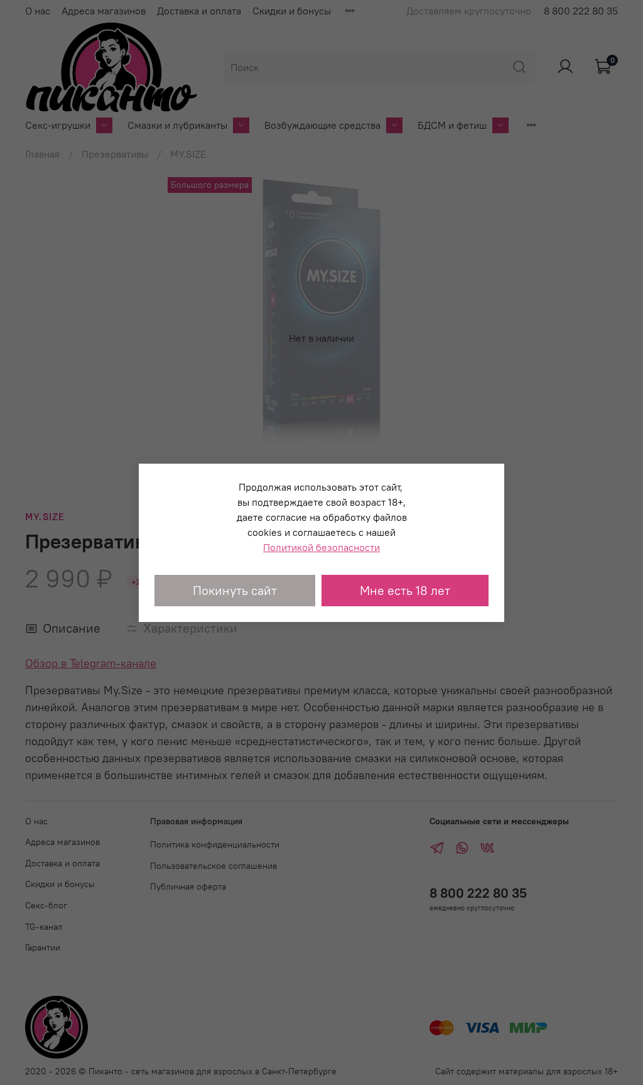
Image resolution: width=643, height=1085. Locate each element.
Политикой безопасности (321, 547)
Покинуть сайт (235, 590)
